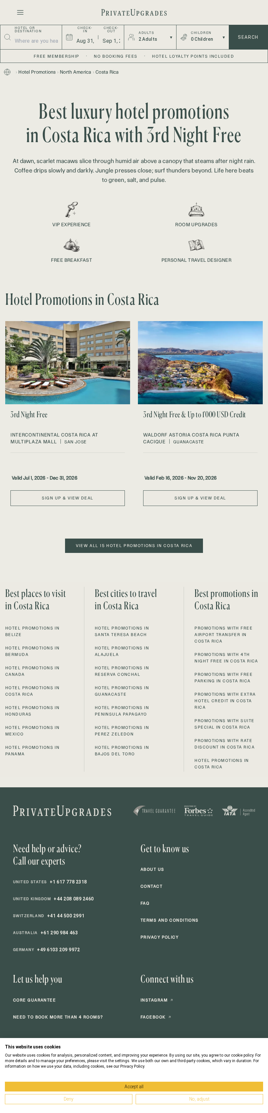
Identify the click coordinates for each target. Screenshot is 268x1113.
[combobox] (36, 41)
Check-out (111, 29)
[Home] (7, 72)
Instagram (157, 1000)
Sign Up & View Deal (67, 498)
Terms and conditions (170, 920)
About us (152, 869)
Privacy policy (159, 937)
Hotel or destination (28, 29)
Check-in (85, 29)
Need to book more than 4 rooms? (58, 1017)
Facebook (156, 1017)
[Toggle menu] (20, 12)
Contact (151, 886)
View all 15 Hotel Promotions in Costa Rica (134, 545)
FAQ (145, 903)
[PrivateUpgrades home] (134, 12)
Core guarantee (34, 1000)
